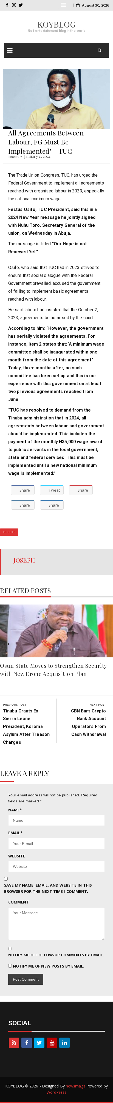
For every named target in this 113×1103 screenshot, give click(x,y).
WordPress (56, 1092)
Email (15, 832)
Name (15, 809)
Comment (18, 902)
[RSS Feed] (14, 1043)
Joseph (13, 156)
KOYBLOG (56, 24)
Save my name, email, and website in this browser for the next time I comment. (48, 888)
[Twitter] (39, 1043)
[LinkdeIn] (64, 1043)
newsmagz (75, 1086)
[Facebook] (26, 1043)
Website (16, 856)
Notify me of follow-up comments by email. (56, 954)
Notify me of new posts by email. (48, 966)
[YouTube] (52, 1043)
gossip (9, 532)
